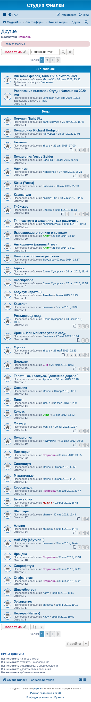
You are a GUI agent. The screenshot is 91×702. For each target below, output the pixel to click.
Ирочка (47, 209)
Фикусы (20, 423)
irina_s (46, 145)
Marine (47, 391)
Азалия (19, 525)
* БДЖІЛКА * (50, 440)
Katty (46, 592)
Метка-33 (48, 79)
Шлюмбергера (25, 589)
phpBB (37, 688)
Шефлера (21, 511)
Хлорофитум (24, 566)
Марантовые (23, 475)
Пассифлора (23, 280)
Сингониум (22, 463)
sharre (46, 514)
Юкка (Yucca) (24, 183)
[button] (58, 60)
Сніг (45, 364)
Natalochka (49, 171)
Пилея (19, 399)
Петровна (24, 36)
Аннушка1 (49, 133)
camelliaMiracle (52, 223)
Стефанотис (23, 578)
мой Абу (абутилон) (29, 540)
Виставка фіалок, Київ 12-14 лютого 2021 (45, 76)
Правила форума (14, 43)
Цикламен (22, 361)
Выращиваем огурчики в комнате (40, 232)
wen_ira (47, 426)
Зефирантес (23, 601)
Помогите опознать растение (36, 256)
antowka (48, 307)
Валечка (48, 159)
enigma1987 (50, 197)
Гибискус (21, 206)
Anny (46, 235)
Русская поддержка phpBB (45, 693)
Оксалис (20, 388)
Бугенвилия (23, 499)
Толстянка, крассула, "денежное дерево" (46, 376)
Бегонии (20, 142)
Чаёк (44, 100)
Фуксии (19, 347)
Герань (19, 268)
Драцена (20, 554)
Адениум (21, 168)
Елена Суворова (53, 271)
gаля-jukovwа (51, 121)
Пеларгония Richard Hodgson (36, 130)
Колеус (19, 411)
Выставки (47, 82)
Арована (48, 379)
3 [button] (52, 60)
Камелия (20, 304)
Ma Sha (47, 502)
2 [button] (47, 60)
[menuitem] (13, 15)
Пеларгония (23, 437)
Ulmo (46, 414)
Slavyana (48, 259)
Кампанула (22, 194)
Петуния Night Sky (28, 118)
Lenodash (48, 97)
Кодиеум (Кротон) (27, 292)
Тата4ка (48, 295)
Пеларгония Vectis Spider (33, 156)
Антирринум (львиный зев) (35, 244)
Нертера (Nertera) (27, 613)
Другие (9, 31)
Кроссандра (23, 487)
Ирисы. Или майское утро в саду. (40, 333)
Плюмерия (22, 452)
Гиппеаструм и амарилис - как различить (46, 220)
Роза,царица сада (27, 316)
